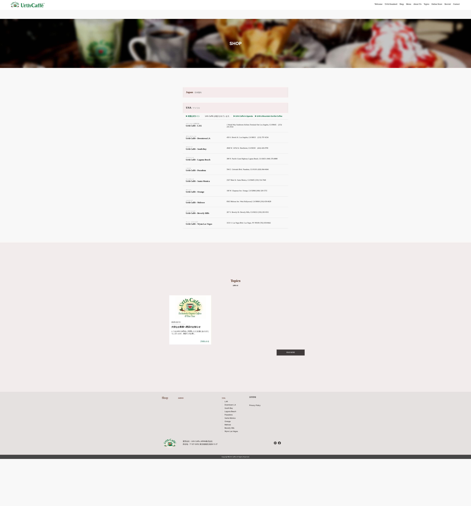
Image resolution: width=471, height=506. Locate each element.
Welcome (378, 4)
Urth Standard (391, 4)
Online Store (437, 4)
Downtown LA (230, 405)
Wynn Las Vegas (231, 431)
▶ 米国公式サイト (193, 116)
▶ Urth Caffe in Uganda (243, 116)
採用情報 (252, 397)
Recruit (448, 4)
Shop (402, 4)
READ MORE (290, 352)
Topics (426, 4)
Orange (228, 421)
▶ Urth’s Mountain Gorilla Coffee (268, 116)
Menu (408, 4)
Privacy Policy (255, 405)
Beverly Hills (229, 428)
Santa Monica (230, 418)
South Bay (229, 408)
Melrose (228, 425)
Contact (456, 4)
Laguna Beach (230, 411)
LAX (226, 401)
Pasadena (229, 415)
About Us (417, 4)
